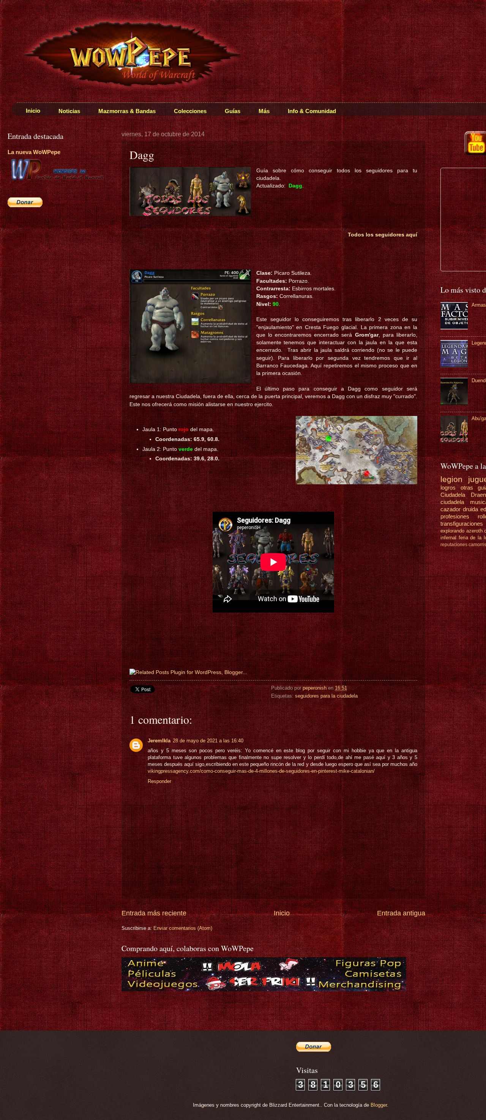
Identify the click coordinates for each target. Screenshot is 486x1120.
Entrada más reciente (154, 913)
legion (451, 479)
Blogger (379, 1105)
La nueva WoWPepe (34, 152)
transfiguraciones (461, 523)
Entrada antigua (401, 913)
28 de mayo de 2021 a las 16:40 (208, 741)
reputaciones (453, 544)
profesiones (454, 516)
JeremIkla (159, 741)
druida (470, 509)
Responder (159, 781)
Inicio (282, 913)
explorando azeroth (461, 531)
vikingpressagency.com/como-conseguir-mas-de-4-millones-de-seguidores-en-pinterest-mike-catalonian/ (261, 771)
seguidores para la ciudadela (326, 696)
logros (448, 487)
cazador (450, 509)
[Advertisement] (55, 268)
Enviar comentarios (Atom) (182, 928)
